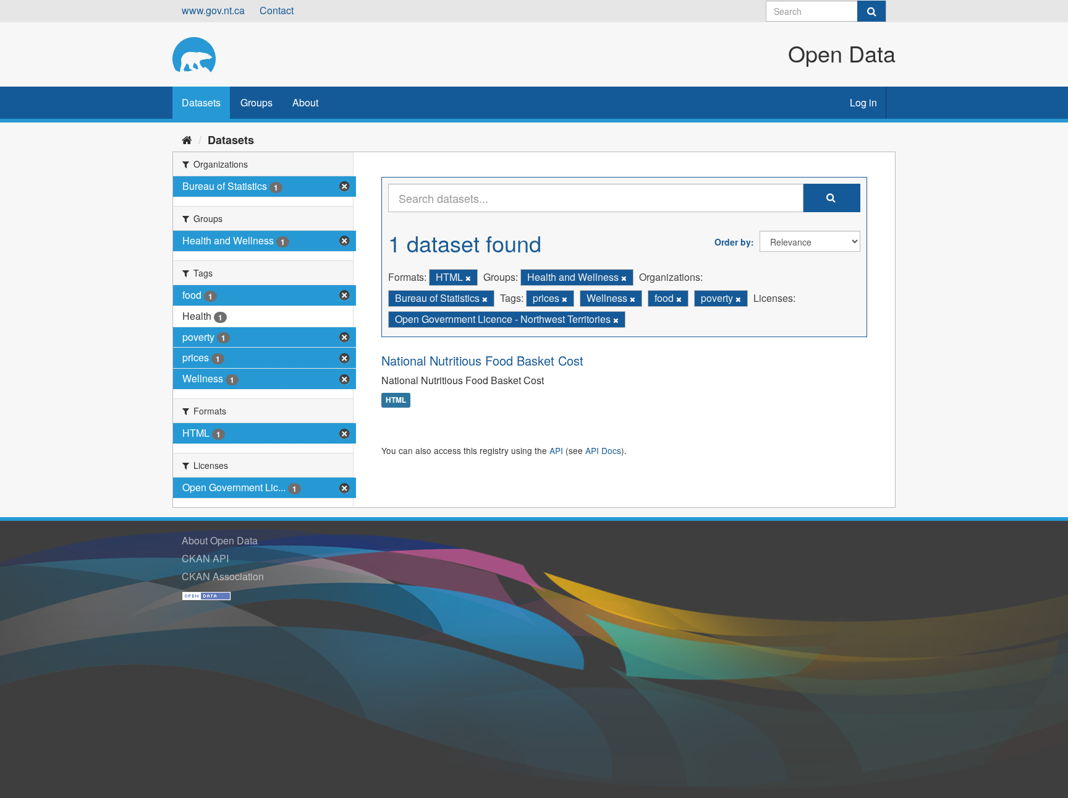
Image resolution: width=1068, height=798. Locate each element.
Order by (732, 242)
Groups (256, 102)
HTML (396, 400)
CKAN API (205, 558)
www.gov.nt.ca (213, 10)
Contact (277, 10)
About (305, 102)
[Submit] (871, 11)
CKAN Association (223, 576)
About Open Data (220, 540)
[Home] (187, 139)
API (556, 450)
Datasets (201, 102)
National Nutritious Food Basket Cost (482, 360)
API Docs (603, 450)
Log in (863, 102)
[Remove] (468, 278)
